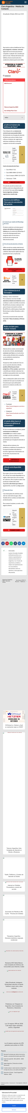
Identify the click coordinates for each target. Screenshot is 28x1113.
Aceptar (14, 1105)
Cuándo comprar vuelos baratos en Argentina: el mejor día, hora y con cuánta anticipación (15, 1068)
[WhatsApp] (11, 543)
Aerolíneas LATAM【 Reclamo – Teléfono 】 (20, 581)
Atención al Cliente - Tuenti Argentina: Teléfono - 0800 (13, 1073)
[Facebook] (3, 543)
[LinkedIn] (19, 543)
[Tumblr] (15, 543)
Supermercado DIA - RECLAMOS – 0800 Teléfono (14, 1059)
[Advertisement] (14, 31)
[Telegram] (23, 543)
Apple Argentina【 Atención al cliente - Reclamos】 (13, 1064)
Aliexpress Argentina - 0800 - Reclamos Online (7, 581)
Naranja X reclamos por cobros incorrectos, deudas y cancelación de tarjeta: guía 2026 (14, 1055)
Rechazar (14, 1109)
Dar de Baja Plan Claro (10, 110)
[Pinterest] (7, 543)
